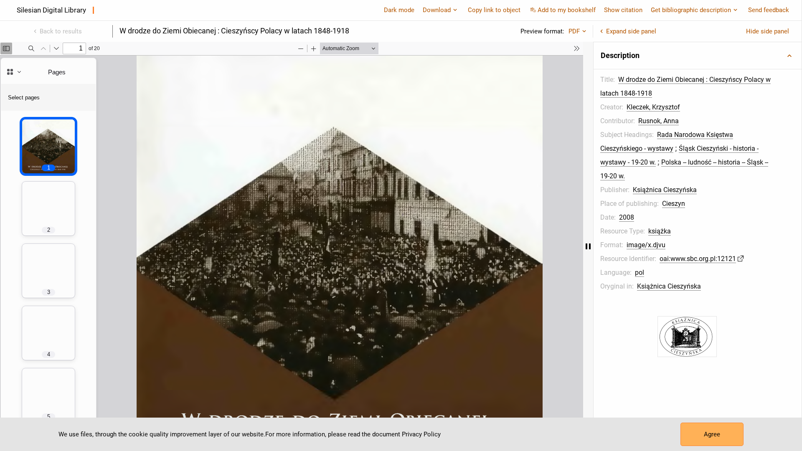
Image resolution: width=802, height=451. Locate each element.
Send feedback (768, 10)
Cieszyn (673, 204)
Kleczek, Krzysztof (653, 107)
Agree (712, 434)
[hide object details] (588, 246)
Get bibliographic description (691, 10)
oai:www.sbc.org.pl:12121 (698, 259)
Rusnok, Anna (658, 121)
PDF (574, 31)
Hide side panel (767, 31)
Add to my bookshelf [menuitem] (567, 10)
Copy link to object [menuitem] (494, 10)
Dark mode (399, 10)
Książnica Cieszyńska (665, 190)
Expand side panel (631, 31)
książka (659, 231)
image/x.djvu (646, 245)
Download (437, 10)
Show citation (623, 10)
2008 (626, 217)
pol (639, 272)
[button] (698, 55)
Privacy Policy (421, 434)
